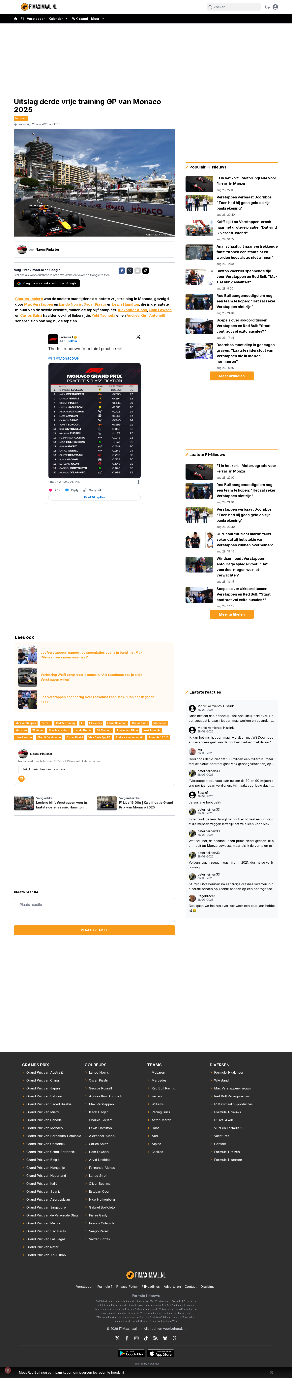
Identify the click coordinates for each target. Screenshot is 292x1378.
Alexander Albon (132, 310)
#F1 (51, 358)
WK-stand (80, 19)
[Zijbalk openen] (16, 7)
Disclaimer (208, 1287)
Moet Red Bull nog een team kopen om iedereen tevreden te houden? (71, 1372)
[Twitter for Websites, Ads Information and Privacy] (138, 482)
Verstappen (36, 19)
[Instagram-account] (136, 1338)
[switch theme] (267, 7)
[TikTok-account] (146, 1338)
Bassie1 (202, 792)
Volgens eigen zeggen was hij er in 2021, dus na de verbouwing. (231, 864)
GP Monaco (104, 730)
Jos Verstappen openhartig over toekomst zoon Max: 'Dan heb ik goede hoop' (98, 699)
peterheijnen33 (208, 771)
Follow (72, 341)
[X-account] (117, 1338)
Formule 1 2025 (158, 737)
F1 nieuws (95, 723)
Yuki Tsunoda (103, 315)
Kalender (56, 19)
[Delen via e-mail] (137, 271)
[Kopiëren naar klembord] (145, 271)
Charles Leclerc (29, 299)
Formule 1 (21, 118)
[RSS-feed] (155, 1338)
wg (199, 749)
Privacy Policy (127, 1287)
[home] (15, 18)
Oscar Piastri (94, 304)
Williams (37, 730)
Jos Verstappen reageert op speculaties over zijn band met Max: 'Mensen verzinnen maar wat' (92, 655)
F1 (22, 19)
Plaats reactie (94, 930)
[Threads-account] (174, 1338)
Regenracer (206, 896)
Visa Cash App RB (99, 737)
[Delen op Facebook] (122, 271)
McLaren (21, 730)
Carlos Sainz (31, 315)
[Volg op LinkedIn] (21, 779)
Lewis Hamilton (125, 304)
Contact (190, 1287)
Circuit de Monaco (49, 737)
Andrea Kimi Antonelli (146, 315)
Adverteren (172, 1287)
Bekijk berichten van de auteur (43, 769)
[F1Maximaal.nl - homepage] (39, 7)
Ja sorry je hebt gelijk (205, 802)
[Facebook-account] (127, 1338)
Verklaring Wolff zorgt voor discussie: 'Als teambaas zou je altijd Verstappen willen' (91, 677)
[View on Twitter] (138, 339)
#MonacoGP (67, 358)
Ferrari (46, 723)
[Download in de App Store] (160, 1353)
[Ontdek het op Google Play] (131, 1353)
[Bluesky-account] (165, 1338)
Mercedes (159, 723)
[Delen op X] (130, 271)
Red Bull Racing (65, 723)
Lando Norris (70, 304)
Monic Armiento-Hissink (215, 706)
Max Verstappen (38, 304)
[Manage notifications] (8, 1370)
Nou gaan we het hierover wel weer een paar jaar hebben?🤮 (232, 908)
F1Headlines (151, 1287)
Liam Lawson (160, 310)
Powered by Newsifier (146, 1363)
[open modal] (275, 7)
